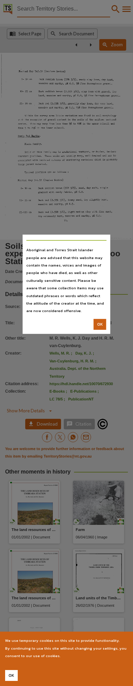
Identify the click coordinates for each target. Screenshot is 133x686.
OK (100, 324)
